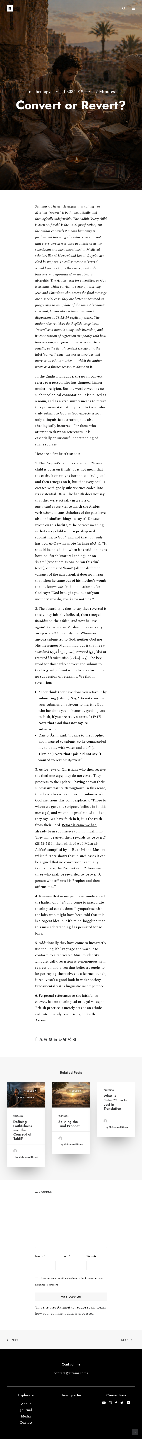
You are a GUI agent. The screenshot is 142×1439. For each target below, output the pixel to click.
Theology (42, 91)
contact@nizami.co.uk (71, 1373)
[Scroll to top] (135, 1432)
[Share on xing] (69, 1039)
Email (65, 1256)
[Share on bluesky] (65, 1039)
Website (91, 1256)
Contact (26, 1422)
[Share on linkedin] (55, 1039)
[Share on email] (74, 1039)
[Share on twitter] (41, 1039)
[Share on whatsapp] (60, 1039)
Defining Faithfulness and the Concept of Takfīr (22, 1130)
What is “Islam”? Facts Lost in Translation (115, 1102)
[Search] (122, 8)
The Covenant (27, 1097)
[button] (133, 8)
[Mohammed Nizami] (10, 8)
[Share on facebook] (36, 1039)
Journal (26, 1410)
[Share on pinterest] (50, 1039)
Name (40, 1256)
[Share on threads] (45, 1039)
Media (26, 1416)
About (26, 1404)
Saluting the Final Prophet (69, 1123)
